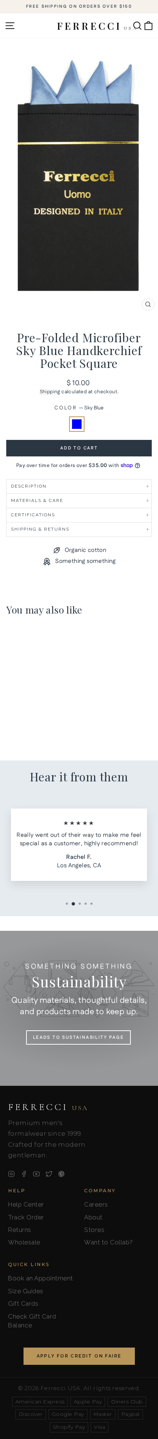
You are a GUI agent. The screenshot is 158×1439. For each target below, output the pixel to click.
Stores (94, 1229)
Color (79, 408)
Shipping (50, 391)
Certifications (33, 514)
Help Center (26, 1204)
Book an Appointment (40, 1278)
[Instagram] (11, 1174)
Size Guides (25, 1291)
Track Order (26, 1217)
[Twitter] (49, 1174)
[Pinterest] (61, 1174)
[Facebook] (24, 1174)
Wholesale (24, 1242)
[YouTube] (36, 1174)
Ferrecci (48, 1107)
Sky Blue (77, 424)
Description (29, 486)
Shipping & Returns (40, 529)
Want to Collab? (108, 1242)
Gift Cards (23, 1303)
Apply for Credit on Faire (79, 1356)
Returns (19, 1229)
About (93, 1217)
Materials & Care (37, 500)
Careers (96, 1204)
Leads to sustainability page (78, 1037)
